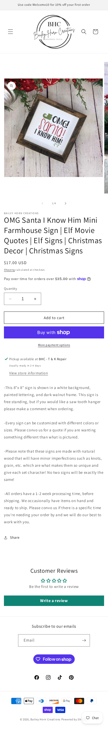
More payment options (54, 345)
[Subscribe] (84, 640)
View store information (28, 373)
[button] (10, 31)
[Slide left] (42, 203)
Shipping (9, 269)
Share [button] (15, 537)
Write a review (54, 600)
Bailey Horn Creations (45, 719)
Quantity (10, 288)
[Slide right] (65, 203)
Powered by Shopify (74, 719)
